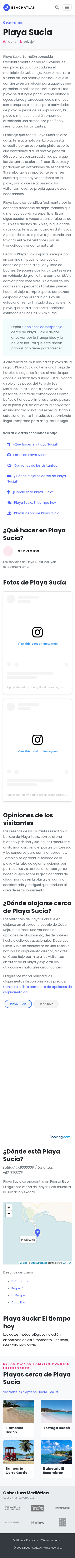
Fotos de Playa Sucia (29, 454)
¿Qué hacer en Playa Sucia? (35, 444)
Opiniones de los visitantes (35, 465)
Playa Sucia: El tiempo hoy (34, 502)
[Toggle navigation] (67, 7)
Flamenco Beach (14, 1430)
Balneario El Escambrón (53, 1470)
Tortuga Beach (56, 1427)
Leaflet (23, 1262)
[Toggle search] (57, 7)
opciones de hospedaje (43, 326)
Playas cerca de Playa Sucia (36, 513)
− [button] (9, 1213)
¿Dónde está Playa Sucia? (32, 492)
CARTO (67, 1262)
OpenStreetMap (39, 1262)
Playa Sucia (18, 1004)
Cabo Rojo (46, 1004)
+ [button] (9, 1207)
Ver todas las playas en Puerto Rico (28, 1392)
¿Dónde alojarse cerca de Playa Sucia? (36, 479)
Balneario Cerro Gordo (17, 1470)
